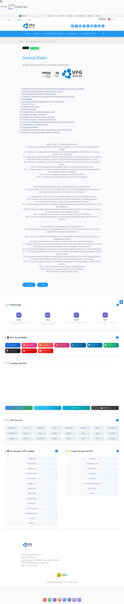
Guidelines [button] (72, 33)
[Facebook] (76, 26)
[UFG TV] (103, 26)
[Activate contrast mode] (105, 19)
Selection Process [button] (89, 33)
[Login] (1, 2)
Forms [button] (36, 33)
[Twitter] (72, 26)
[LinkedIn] (91, 26)
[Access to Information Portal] (62, 577)
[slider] (62, 598)
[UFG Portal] (29, 28)
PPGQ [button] (27, 33)
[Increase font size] (100, 19)
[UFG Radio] (99, 26)
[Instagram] (84, 26)
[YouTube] (80, 26)
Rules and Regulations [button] (53, 33)
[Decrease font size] (103, 19)
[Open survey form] (103, 34)
